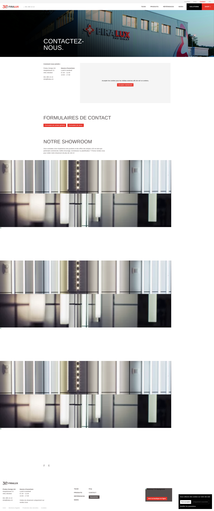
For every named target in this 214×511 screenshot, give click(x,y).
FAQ (194, 2)
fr (210, 2)
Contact (202, 2)
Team (143, 6)
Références (168, 6)
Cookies (43, 508)
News (181, 6)
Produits (154, 6)
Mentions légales (14, 508)
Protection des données (30, 508)
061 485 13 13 (48, 77)
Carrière (187, 2)
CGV (4, 508)
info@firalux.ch (48, 79)
